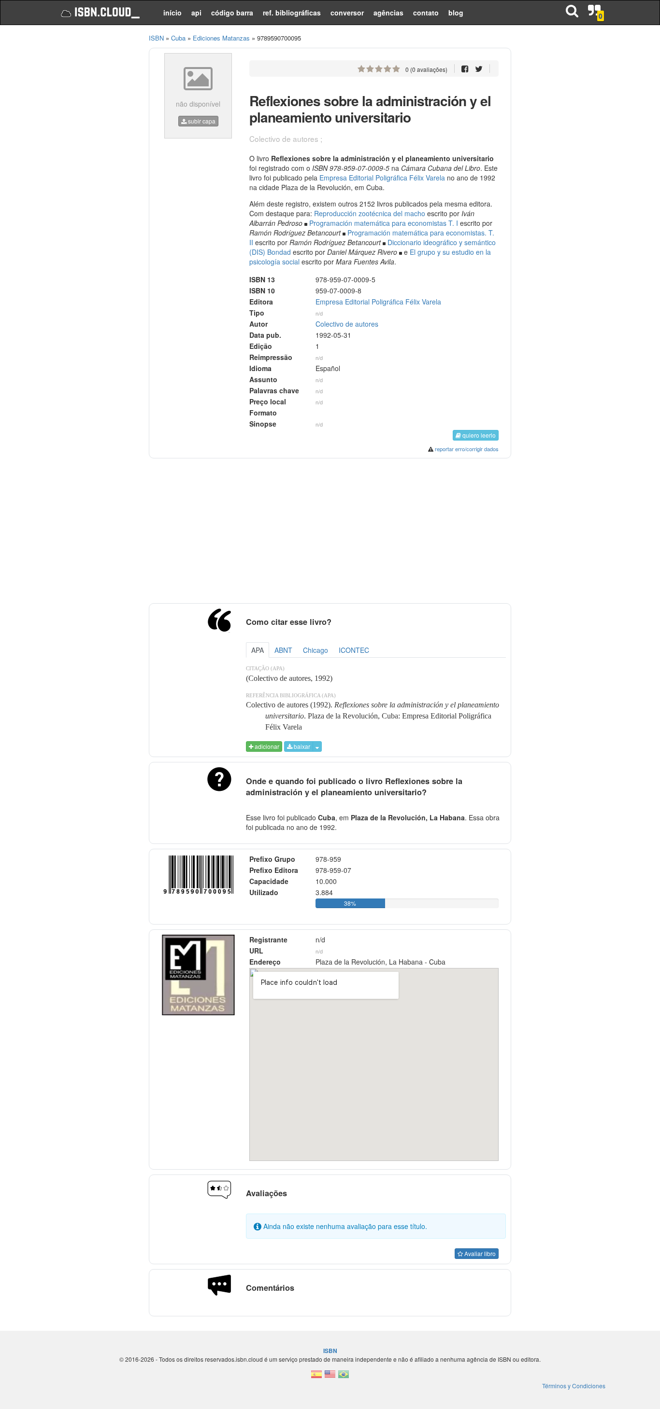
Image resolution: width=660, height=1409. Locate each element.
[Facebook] (465, 68)
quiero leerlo (478, 435)
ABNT (283, 650)
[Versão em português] (343, 1377)
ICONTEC (354, 650)
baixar (301, 746)
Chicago (315, 650)
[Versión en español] (316, 1377)
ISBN (156, 37)
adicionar (266, 746)
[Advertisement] (94, 178)
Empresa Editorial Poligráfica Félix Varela (382, 177)
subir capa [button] (201, 121)
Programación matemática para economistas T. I (383, 223)
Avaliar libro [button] (479, 1253)
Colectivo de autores (347, 324)
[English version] (330, 1377)
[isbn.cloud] (99, 12)
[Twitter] (479, 68)
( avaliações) (426, 69)
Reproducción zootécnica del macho (369, 213)
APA (257, 650)
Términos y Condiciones (573, 1385)
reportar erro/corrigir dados (467, 449)
